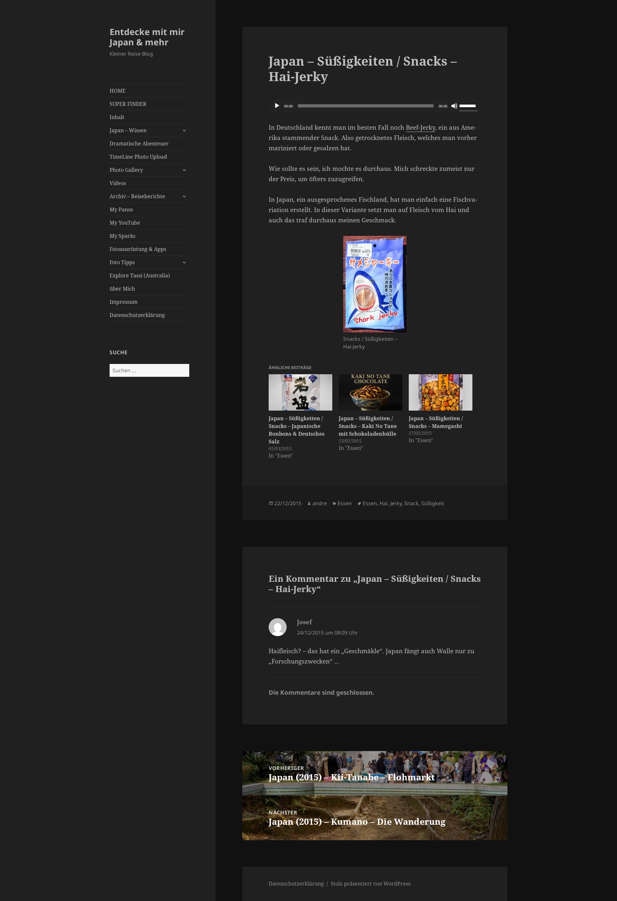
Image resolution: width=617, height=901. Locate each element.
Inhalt (117, 117)
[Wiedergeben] (277, 106)
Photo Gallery (126, 169)
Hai (384, 503)
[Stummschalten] (454, 106)
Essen (345, 503)
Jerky (396, 503)
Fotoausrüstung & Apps (138, 249)
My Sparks (122, 235)
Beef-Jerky (420, 127)
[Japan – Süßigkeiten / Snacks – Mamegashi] (440, 392)
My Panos (121, 209)
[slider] (469, 105)
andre (319, 503)
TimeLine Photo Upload (138, 156)
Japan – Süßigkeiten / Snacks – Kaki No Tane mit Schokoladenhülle (368, 426)
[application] (375, 105)
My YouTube (125, 222)
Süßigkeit (432, 503)
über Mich (122, 288)
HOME (118, 90)
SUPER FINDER (128, 103)
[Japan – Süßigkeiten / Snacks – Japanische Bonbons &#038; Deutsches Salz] (300, 392)
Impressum (124, 301)
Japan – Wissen (128, 130)
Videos (118, 183)
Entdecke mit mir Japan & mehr (147, 37)
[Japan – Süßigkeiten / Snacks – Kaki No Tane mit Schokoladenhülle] (370, 392)
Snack (411, 503)
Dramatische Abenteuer (139, 143)
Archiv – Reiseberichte (137, 196)
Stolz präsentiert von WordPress (370, 883)
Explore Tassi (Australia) (140, 275)
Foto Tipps (122, 262)
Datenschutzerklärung (137, 315)
